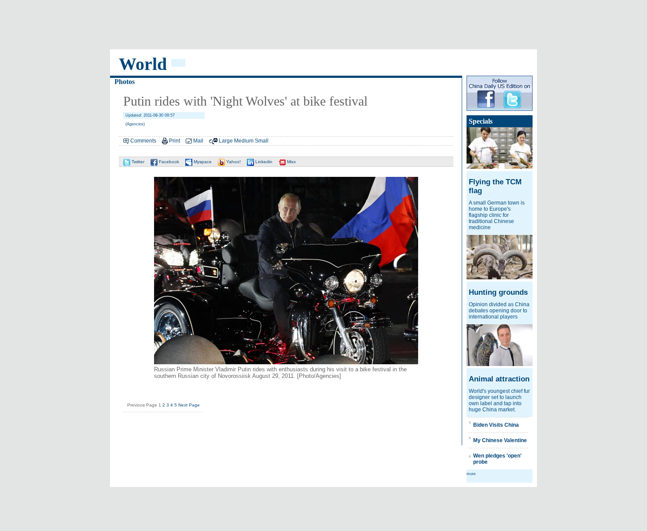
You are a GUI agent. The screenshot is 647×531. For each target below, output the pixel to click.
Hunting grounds (498, 292)
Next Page (189, 405)
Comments (143, 141)
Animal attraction (499, 379)
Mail (198, 141)
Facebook (168, 161)
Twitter (137, 161)
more (471, 474)
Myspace (202, 161)
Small (261, 141)
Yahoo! (233, 161)
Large (226, 141)
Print (174, 141)
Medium (244, 141)
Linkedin (263, 161)
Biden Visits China (496, 425)
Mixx (291, 161)
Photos (124, 81)
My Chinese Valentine (500, 440)
